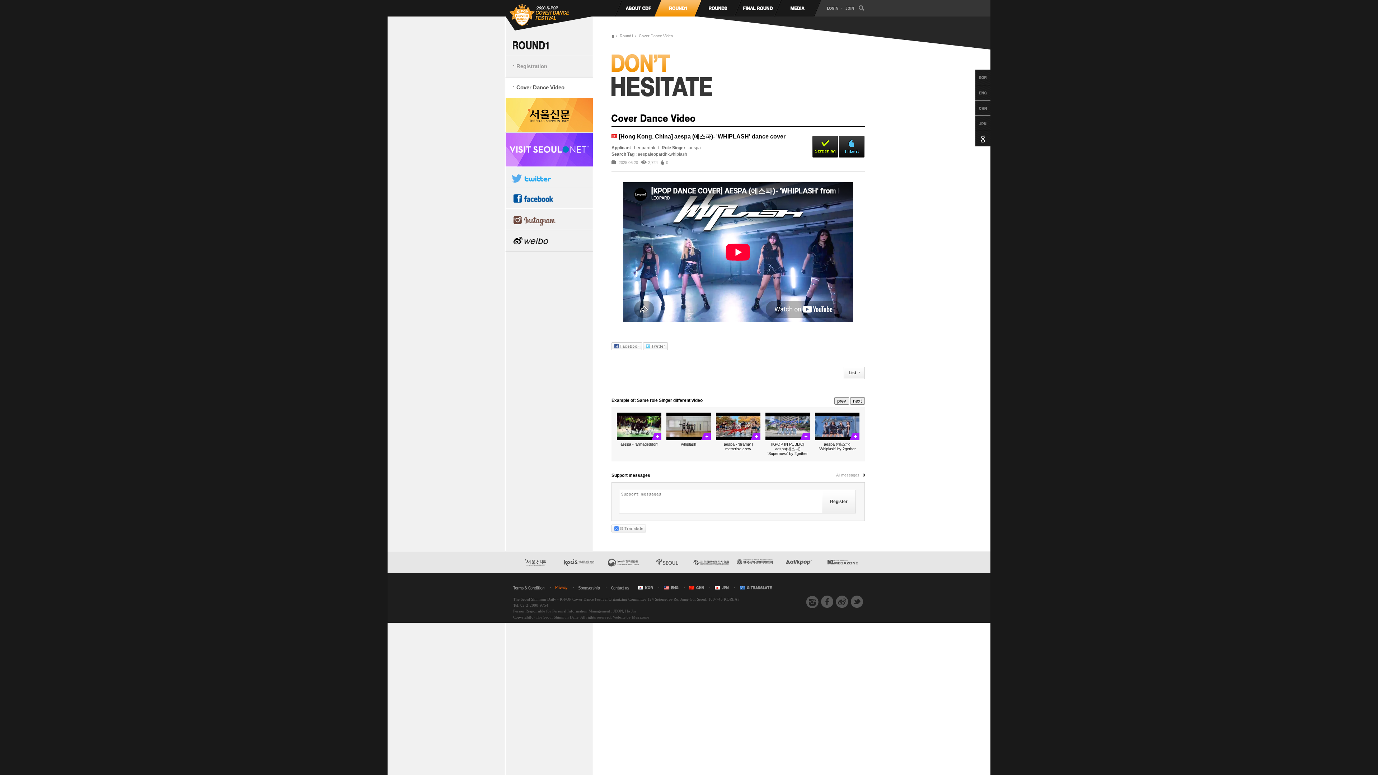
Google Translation (976, 138)
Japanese (976, 123)
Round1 (626, 36)
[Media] (797, 8)
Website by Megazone (631, 617)
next (857, 401)
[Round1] (678, 8)
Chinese (976, 108)
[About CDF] (638, 8)
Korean (976, 77)
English (976, 92)
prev (841, 401)
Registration (531, 66)
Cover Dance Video (540, 87)
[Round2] (718, 8)
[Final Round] (758, 8)
